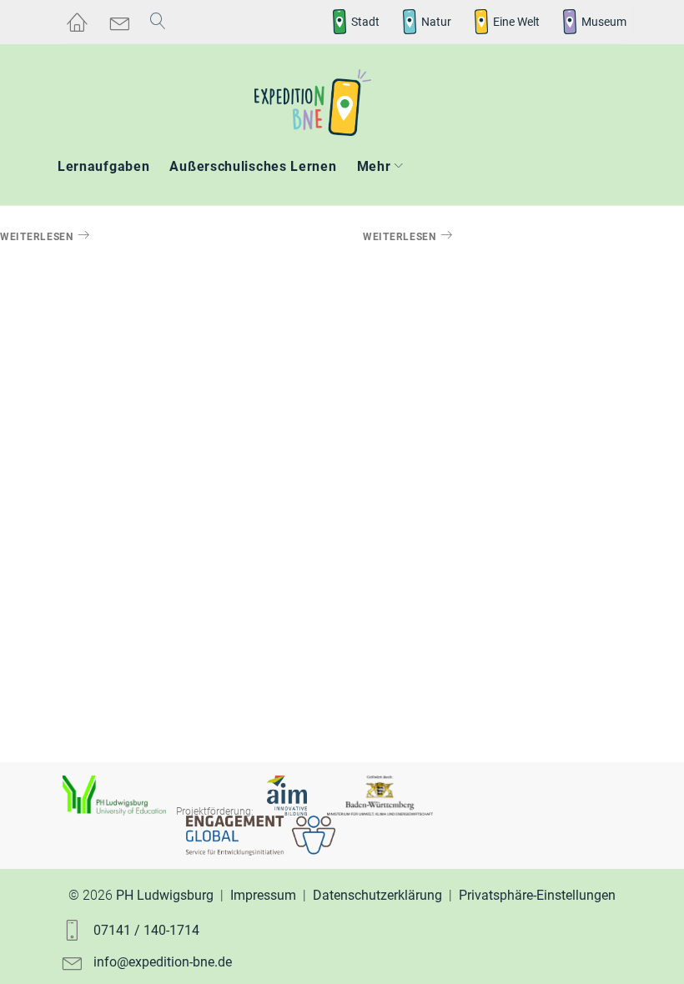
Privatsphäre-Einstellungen (537, 895)
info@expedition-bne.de (162, 962)
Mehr (374, 166)
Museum (603, 21)
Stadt (365, 21)
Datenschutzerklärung (377, 895)
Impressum (263, 895)
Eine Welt (516, 21)
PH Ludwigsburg (165, 895)
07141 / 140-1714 (146, 930)
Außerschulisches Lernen (252, 166)
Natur (436, 21)
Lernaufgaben (103, 166)
